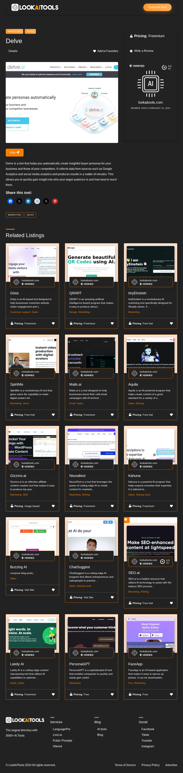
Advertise (171, 765)
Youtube (147, 740)
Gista (14, 293)
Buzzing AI (18, 567)
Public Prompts (62, 740)
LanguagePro (61, 729)
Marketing (14, 31)
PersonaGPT (79, 664)
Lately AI (17, 664)
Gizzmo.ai (18, 476)
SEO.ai (134, 573)
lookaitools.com (150, 102)
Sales (30, 31)
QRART (75, 293)
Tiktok (145, 734)
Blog (100, 734)
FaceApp (135, 664)
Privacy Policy (151, 765)
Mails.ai (75, 384)
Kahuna (134, 476)
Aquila (133, 384)
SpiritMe (16, 384)
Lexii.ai (57, 734)
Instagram (148, 746)
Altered (57, 746)
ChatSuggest (79, 567)
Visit (13, 152)
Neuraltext (77, 476)
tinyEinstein (137, 293)
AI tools (102, 729)
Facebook (148, 729)
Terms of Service (125, 765)
